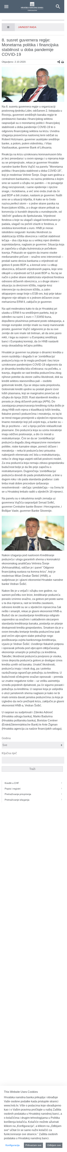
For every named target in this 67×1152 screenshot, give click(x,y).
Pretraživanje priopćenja (18, 794)
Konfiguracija (12, 1145)
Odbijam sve (54, 1145)
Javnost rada (27, 27)
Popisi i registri (12, 788)
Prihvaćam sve (33, 1145)
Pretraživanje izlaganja (17, 799)
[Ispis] (62, 62)
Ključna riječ (9, 753)
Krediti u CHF (12, 783)
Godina (6, 738)
